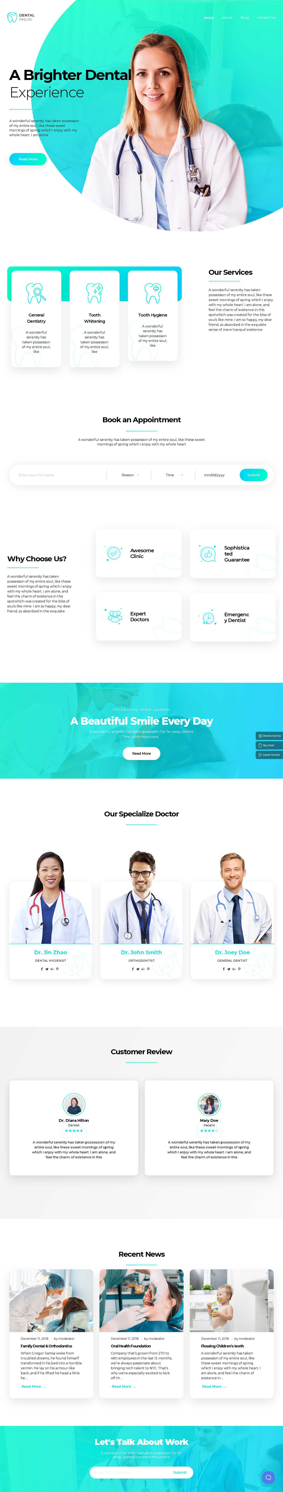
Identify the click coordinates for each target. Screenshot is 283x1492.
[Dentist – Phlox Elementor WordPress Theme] (21, 17)
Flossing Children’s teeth (222, 1346)
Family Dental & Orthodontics (46, 1346)
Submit (254, 475)
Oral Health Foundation (131, 1346)
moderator (66, 1339)
